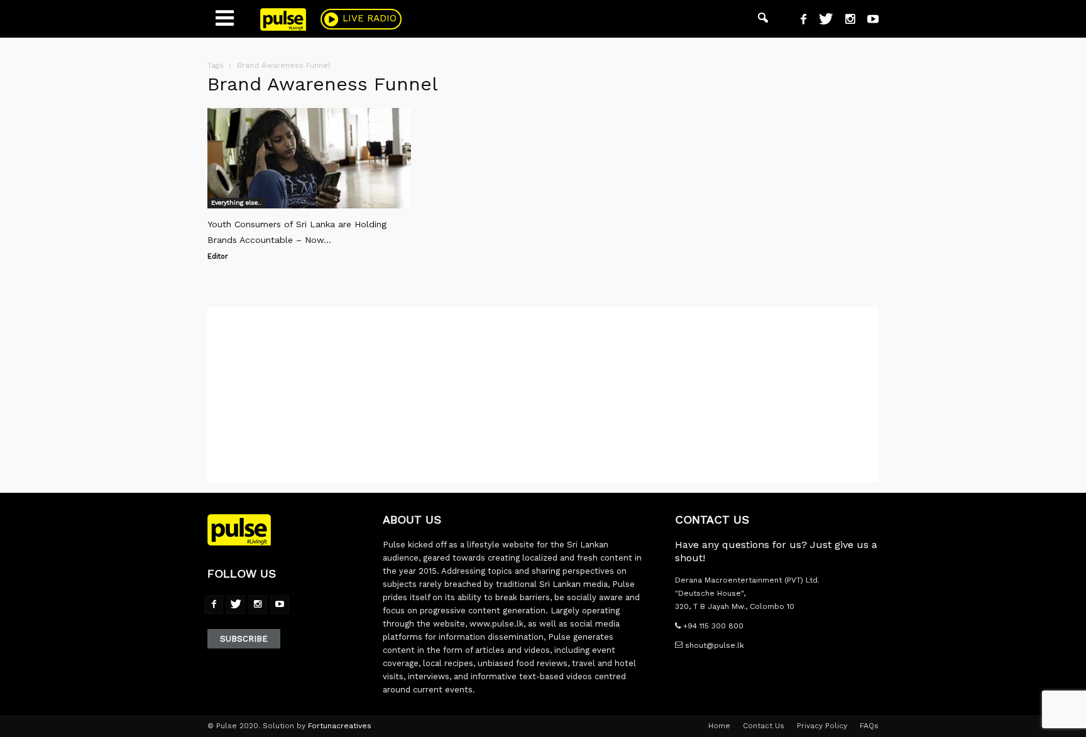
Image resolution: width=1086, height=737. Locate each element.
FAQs (869, 725)
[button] (763, 19)
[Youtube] (868, 21)
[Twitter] (821, 21)
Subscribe (244, 638)
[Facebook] (798, 21)
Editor (217, 256)
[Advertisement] (543, 395)
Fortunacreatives (339, 725)
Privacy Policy (822, 725)
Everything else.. (236, 202)
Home (719, 725)
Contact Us (763, 725)
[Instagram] (845, 21)
